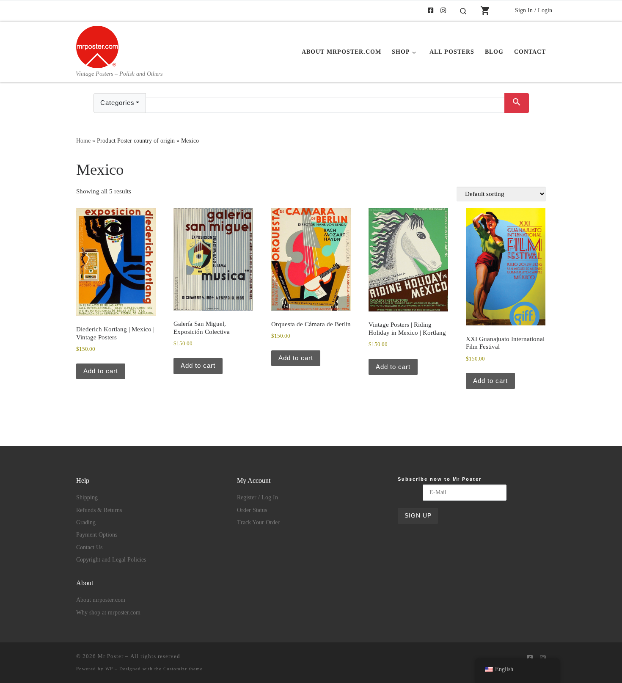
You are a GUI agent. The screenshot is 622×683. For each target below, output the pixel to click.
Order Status (252, 510)
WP (109, 668)
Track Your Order (258, 522)
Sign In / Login (533, 10)
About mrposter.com (100, 600)
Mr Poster (111, 656)
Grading (86, 522)
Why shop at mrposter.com (108, 612)
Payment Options (96, 535)
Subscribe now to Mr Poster (440, 479)
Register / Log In (257, 497)
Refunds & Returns (99, 510)
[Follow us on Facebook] (430, 11)
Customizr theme (183, 668)
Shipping (87, 497)
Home (83, 140)
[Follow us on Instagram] (443, 11)
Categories (117, 102)
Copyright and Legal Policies (111, 559)
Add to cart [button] (100, 371)
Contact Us (89, 547)
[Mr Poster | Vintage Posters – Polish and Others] (97, 45)
